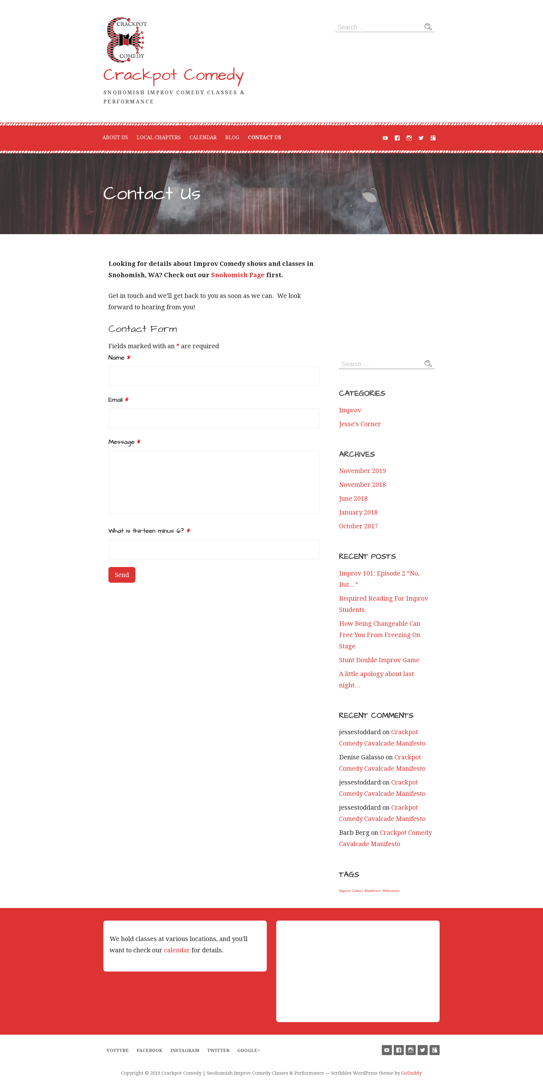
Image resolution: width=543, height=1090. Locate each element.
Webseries (391, 891)
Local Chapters (159, 137)
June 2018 (353, 498)
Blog (232, 137)
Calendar (203, 137)
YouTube (385, 138)
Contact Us (264, 137)
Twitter (421, 138)
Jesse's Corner (360, 424)
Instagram (409, 138)
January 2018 (358, 512)
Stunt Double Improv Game (379, 660)
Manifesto (373, 891)
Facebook (397, 138)
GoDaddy (411, 1073)
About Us (115, 137)
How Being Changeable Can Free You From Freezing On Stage (379, 635)
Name (119, 357)
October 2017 (358, 526)
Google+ (433, 138)
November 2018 (362, 484)
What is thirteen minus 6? (149, 530)
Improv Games (351, 891)
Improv (350, 410)
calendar (177, 950)
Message (124, 442)
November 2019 (362, 471)
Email (118, 399)
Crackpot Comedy (173, 75)
